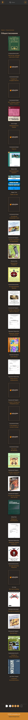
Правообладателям (14, 716)
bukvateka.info (16, 714)
